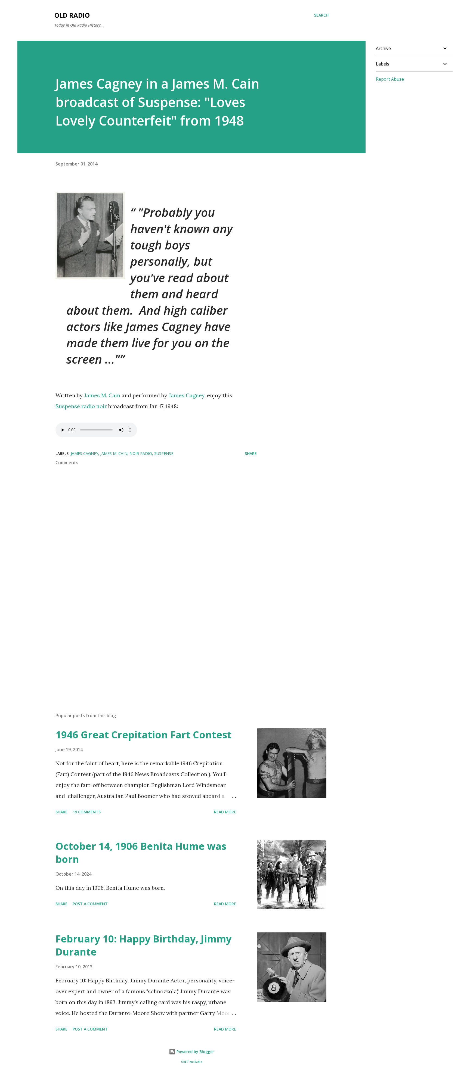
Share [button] (251, 453)
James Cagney (187, 395)
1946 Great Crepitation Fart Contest (143, 734)
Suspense (68, 406)
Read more (225, 811)
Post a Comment (90, 903)
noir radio (140, 453)
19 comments (87, 811)
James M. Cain (102, 395)
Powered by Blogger (194, 1051)
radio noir (94, 406)
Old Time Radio (191, 1062)
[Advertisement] (147, 645)
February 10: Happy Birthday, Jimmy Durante (143, 945)
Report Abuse (390, 79)
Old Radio (72, 15)
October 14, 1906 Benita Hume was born (140, 852)
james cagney (84, 453)
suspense (163, 453)
